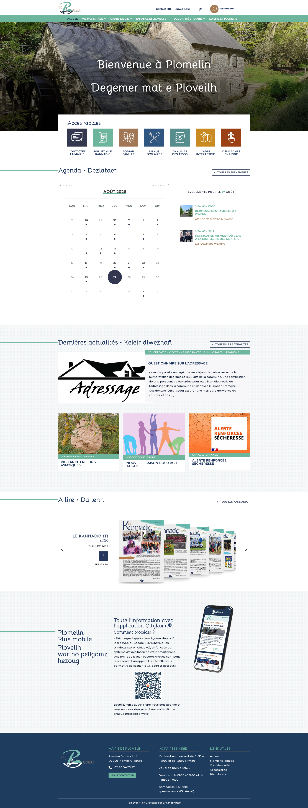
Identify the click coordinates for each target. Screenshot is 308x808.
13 (115, 248)
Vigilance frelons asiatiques (78, 463)
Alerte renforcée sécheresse (209, 462)
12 (100, 248)
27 (114, 277)
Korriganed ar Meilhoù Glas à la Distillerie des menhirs (218, 237)
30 (114, 220)
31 (129, 220)
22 (143, 262)
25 (86, 277)
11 (86, 248)
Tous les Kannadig (234, 501)
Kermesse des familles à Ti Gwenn (216, 212)
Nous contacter (122, 775)
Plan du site (218, 774)
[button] (62, 549)
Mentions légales (222, 760)
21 (129, 262)
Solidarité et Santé (188, 18)
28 (86, 220)
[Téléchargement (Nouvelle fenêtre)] (103, 556)
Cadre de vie (119, 18)
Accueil (72, 18)
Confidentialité (220, 765)
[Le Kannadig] (169, 550)
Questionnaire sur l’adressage (178, 363)
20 (114, 262)
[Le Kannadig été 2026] (139, 550)
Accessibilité (218, 769)
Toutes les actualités (231, 344)
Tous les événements (232, 172)
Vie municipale (92, 18)
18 (86, 262)
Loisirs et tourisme (223, 18)
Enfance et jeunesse (151, 18)
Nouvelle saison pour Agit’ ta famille (152, 464)
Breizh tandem (172, 802)
